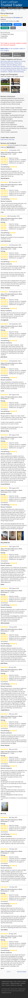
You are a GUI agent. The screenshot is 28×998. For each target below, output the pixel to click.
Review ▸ (17, 55)
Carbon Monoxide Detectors (11, 65)
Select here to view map (7, 139)
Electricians (4, 61)
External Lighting (12, 65)
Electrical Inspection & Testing (16, 61)
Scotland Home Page (7, 981)
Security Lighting (5, 68)
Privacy (7, 985)
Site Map (20, 985)
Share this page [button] (6, 24)
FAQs (15, 981)
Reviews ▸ (5, 55)
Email (13, 28)
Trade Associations (15, 983)
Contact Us (13, 985)
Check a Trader (22, 981)
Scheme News (5, 983)
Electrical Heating (19, 72)
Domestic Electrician (17, 68)
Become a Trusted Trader (15, 8)
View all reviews (21, 972)
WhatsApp (5, 28)
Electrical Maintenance (7, 63)
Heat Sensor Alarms (19, 66)
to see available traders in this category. (12, 49)
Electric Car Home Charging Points (14, 69)
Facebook (17, 24)
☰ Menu (3, 8)
